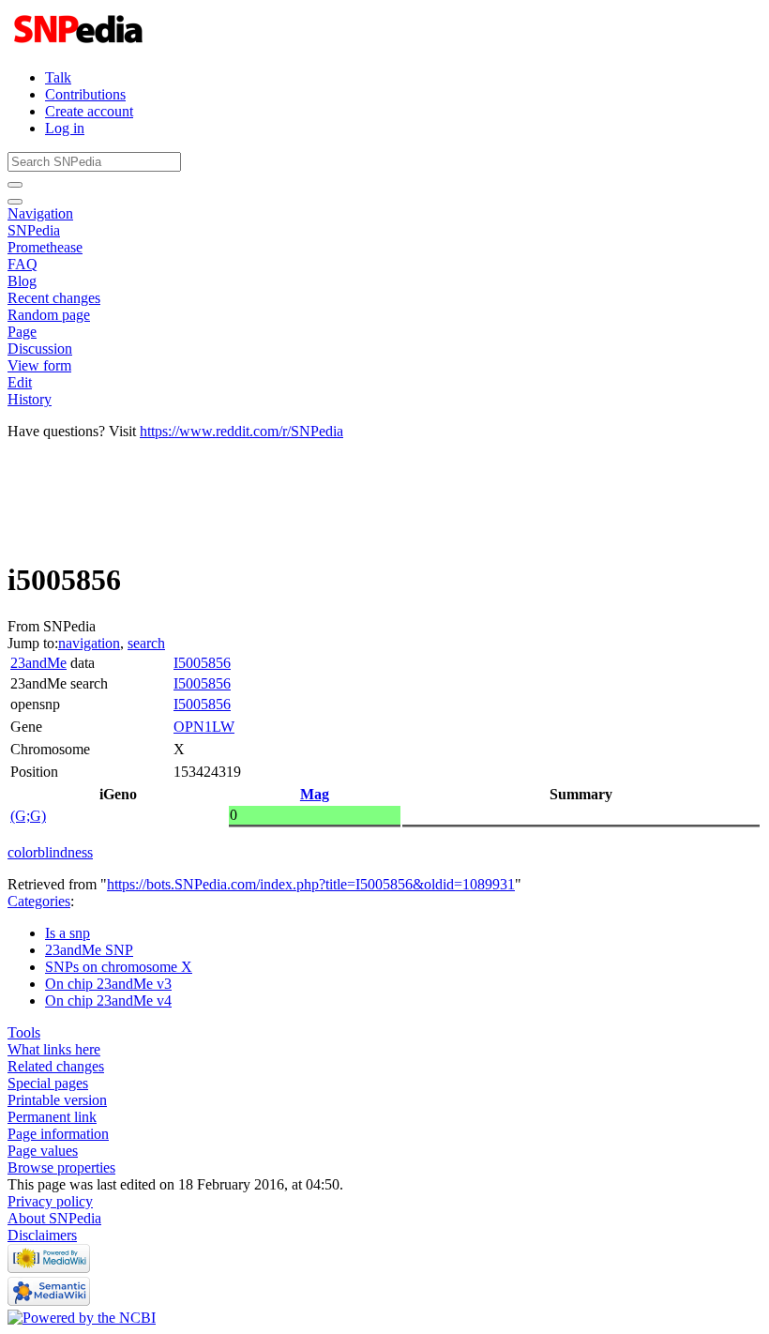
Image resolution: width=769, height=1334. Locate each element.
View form (39, 365)
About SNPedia (54, 1218)
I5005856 (202, 663)
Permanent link (52, 1117)
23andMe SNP (89, 950)
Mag (314, 794)
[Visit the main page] (80, 45)
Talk (58, 77)
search (146, 643)
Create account (89, 111)
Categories (39, 901)
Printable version (57, 1100)
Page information (58, 1134)
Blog (22, 281)
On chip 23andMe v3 (108, 984)
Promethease (45, 247)
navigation (89, 643)
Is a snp (67, 933)
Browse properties (61, 1167)
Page (22, 332)
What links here (54, 1049)
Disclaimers (42, 1235)
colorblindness (50, 852)
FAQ (23, 264)
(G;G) (28, 816)
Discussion (40, 348)
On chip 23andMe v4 (108, 1000)
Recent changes (54, 298)
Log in (64, 128)
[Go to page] (15, 185)
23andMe (38, 663)
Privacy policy (50, 1201)
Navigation (40, 213)
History (30, 399)
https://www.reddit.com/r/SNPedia (241, 431)
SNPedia (34, 230)
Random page (49, 315)
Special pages (48, 1083)
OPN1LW (203, 727)
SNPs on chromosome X (118, 967)
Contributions (85, 94)
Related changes (56, 1066)
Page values (43, 1151)
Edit (20, 382)
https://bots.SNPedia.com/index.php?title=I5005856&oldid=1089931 (311, 884)
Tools (24, 1032)
